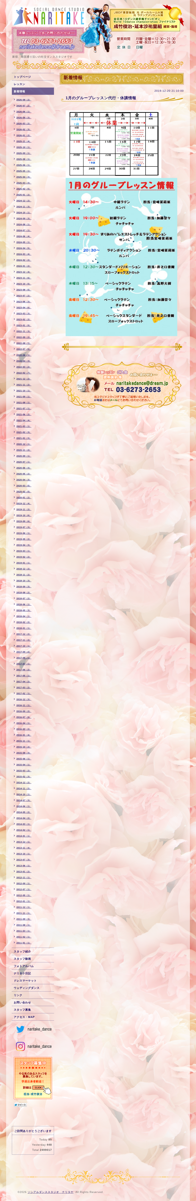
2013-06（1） (23, 866)
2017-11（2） (23, 640)
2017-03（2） (23, 687)
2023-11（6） (23, 278)
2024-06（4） (23, 236)
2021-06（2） (23, 414)
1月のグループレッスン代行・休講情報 (101, 98)
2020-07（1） (23, 462)
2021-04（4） (23, 420)
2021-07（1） (23, 408)
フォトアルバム (24, 966)
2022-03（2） (23, 367)
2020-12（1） (23, 444)
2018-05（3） (23, 610)
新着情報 (19, 91)
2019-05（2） (23, 539)
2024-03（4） (23, 254)
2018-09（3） (23, 586)
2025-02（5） (23, 189)
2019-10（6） (23, 515)
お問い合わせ (22, 1002)
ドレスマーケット (25, 980)
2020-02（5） (23, 491)
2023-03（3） (23, 313)
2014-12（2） (23, 782)
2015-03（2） (23, 771)
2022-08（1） (23, 343)
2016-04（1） (23, 723)
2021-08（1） (23, 402)
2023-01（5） (23, 325)
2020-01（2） (23, 497)
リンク (18, 995)
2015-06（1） (23, 759)
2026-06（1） (23, 112)
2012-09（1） (23, 883)
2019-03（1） (23, 551)
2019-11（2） (23, 509)
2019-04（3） (23, 545)
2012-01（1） (23, 901)
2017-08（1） (23, 658)
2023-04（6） (23, 307)
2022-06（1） (23, 355)
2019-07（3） (23, 527)
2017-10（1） (23, 646)
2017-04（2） (23, 681)
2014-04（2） (23, 818)
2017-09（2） (23, 652)
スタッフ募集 (22, 1009)
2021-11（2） (23, 385)
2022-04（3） (23, 361)
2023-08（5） (23, 290)
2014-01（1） (23, 836)
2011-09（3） (23, 919)
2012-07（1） (23, 889)
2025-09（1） (23, 153)
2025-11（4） (23, 141)
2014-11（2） (23, 788)
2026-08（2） (23, 100)
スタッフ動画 (22, 958)
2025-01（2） (23, 195)
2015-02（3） (23, 776)
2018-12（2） (23, 569)
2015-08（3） (23, 753)
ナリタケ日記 (22, 973)
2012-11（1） (23, 877)
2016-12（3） (23, 699)
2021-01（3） (23, 438)
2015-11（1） (23, 741)
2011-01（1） (23, 943)
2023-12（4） (23, 272)
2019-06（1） (23, 533)
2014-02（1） (23, 830)
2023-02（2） (23, 319)
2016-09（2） (23, 711)
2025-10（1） (23, 147)
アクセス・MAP (24, 1016)
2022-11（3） (23, 331)
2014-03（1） (23, 824)
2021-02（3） (23, 432)
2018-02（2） (23, 622)
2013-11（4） (23, 848)
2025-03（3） (23, 183)
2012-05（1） (23, 895)
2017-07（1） (23, 664)
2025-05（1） (23, 171)
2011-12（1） (23, 907)
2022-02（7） (23, 373)
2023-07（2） (23, 296)
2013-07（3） (23, 860)
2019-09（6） (23, 521)
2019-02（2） (23, 557)
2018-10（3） (23, 581)
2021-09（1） (23, 396)
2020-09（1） (23, 456)
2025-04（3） (23, 177)
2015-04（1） (23, 765)
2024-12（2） (23, 201)
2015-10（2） (23, 747)
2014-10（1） (23, 794)
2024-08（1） (23, 224)
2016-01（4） (23, 735)
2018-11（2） (23, 575)
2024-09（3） (23, 218)
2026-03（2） (23, 123)
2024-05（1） (23, 242)
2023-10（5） (23, 284)
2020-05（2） (23, 474)
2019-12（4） (23, 503)
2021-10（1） (23, 391)
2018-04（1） (23, 616)
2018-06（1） (23, 604)
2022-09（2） (23, 337)
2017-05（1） (23, 676)
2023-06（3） (23, 301)
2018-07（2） (23, 598)
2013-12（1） (23, 842)
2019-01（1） (23, 563)
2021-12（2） (23, 379)
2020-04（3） (23, 480)
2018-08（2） (23, 592)
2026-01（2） (23, 135)
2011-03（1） (23, 931)
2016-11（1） (23, 705)
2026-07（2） (23, 106)
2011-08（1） (23, 925)
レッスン (19, 84)
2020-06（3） (23, 468)
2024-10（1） (23, 212)
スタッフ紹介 (22, 951)
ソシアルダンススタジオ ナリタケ (51, 1192)
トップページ (22, 76)
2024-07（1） (23, 230)
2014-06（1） (23, 806)
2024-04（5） (23, 248)
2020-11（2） (23, 450)
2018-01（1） (23, 628)
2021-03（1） (23, 426)
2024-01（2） (23, 266)
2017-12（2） (23, 634)
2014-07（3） (23, 800)
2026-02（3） (23, 129)
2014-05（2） (23, 812)
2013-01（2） (23, 871)
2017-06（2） (23, 670)
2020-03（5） (23, 486)
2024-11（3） (23, 206)
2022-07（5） (23, 349)
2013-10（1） (23, 854)
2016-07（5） (23, 717)
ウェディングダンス (27, 987)
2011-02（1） (23, 937)
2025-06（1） (23, 165)
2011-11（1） (23, 913)
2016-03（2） (23, 729)
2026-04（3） (23, 117)
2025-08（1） (23, 159)
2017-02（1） (23, 693)
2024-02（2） (23, 260)
